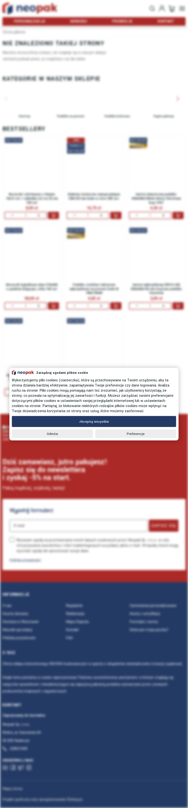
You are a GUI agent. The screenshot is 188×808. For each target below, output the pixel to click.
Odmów (52, 433)
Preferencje (136, 433)
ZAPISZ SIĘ (163, 525)
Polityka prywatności (25, 560)
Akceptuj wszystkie (94, 421)
